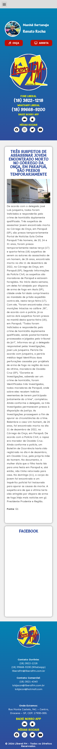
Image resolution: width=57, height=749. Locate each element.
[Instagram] (24, 129)
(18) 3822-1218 (28, 100)
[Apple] (32, 119)
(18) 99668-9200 (28, 109)
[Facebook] (16, 129)
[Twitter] (32, 129)
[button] (4, 4)
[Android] (24, 119)
